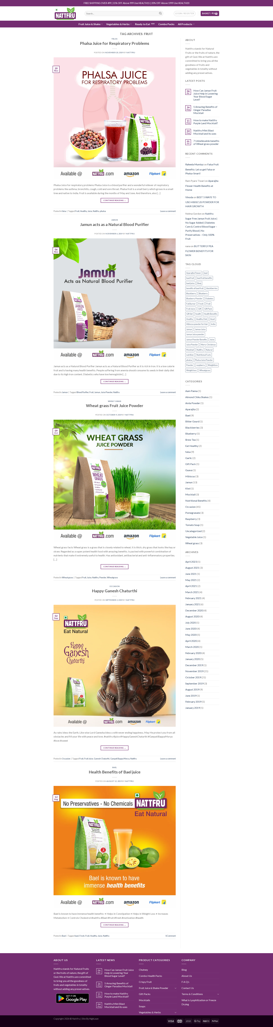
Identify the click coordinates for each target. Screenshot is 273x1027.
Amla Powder (192, 403)
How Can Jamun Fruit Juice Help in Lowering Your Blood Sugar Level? (205, 95)
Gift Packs (144, 993)
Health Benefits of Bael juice (114, 772)
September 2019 (194, 683)
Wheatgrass (112, 577)
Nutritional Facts (204, 355)
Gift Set (189, 314)
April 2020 (191, 640)
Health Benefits (210, 314)
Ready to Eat (142, 24)
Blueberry (203, 293)
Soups (142, 1006)
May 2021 (191, 579)
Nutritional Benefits (196, 500)
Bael (114, 767)
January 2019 (192, 707)
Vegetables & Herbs (118, 24)
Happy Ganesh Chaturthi (114, 590)
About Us (187, 975)
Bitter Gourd (192, 421)
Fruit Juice (88, 758)
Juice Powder (106, 392)
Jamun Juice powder (195, 334)
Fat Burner (191, 303)
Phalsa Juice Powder (204, 360)
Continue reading (114, 200)
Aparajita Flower (193, 273)
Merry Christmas (208, 344)
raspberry (200, 365)
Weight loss (191, 370)
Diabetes (209, 298)
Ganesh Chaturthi (101, 758)
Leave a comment (168, 211)
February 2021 (193, 598)
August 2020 (192, 616)
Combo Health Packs (150, 975)
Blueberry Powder (194, 298)
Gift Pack (208, 309)
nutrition (190, 355)
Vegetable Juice (194, 537)
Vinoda (189, 197)
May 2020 (191, 634)
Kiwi (187, 488)
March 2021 (192, 592)
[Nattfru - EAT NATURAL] (67, 13)
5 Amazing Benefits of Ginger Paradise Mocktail (205, 109)
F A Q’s (185, 981)
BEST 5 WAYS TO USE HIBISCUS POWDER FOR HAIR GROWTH (202, 202)
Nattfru (130, 52)
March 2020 (192, 646)
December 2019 (194, 665)
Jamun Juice (200, 329)
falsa (114, 39)
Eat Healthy (191, 445)
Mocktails (144, 1000)
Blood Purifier (83, 392)
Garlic (188, 457)
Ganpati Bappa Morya (120, 758)
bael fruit (190, 278)
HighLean (94, 1018)
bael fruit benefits (204, 278)
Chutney (143, 969)
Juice (90, 211)
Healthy (83, 211)
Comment (170, 936)
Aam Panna (191, 390)
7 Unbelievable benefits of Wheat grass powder (206, 142)
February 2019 (193, 701)
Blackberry (191, 293)
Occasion (114, 586)
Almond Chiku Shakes (197, 397)
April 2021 (191, 585)
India (213, 324)
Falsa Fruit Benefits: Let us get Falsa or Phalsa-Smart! (202, 169)
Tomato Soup (192, 524)
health (198, 314)
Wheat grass (114, 401)
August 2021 (192, 567)
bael (77, 936)
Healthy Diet (201, 319)
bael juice (190, 283)
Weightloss (213, 365)
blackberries (211, 288)
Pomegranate (192, 512)
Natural (209, 350)
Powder (102, 577)
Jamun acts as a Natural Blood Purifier (114, 224)
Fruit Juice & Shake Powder (153, 987)
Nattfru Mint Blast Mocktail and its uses (204, 132)
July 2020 (190, 622)
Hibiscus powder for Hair (197, 324)
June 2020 (190, 628)
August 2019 (192, 689)
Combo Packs (166, 24)
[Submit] (160, 13)
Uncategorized (193, 531)
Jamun (114, 220)
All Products (185, 24)
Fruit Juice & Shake (89, 24)
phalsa (103, 211)
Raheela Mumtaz (194, 164)
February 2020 (193, 652)
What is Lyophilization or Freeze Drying (199, 1002)
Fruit (77, 211)
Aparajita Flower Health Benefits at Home (201, 185)
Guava (188, 470)
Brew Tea (190, 439)
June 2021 (190, 573)
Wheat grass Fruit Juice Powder (114, 405)
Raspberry (191, 518)
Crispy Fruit (145, 981)
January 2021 (192, 604)
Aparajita (190, 409)
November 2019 (194, 671)
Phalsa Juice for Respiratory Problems (114, 43)
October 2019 (193, 677)
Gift (199, 309)
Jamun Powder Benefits (196, 339)
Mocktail (190, 350)
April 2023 (191, 561)
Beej (199, 283)
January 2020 (192, 658)
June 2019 (190, 695)
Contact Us (188, 987)
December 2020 (194, 610)
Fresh (82, 936)
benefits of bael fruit (194, 288)
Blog (184, 969)
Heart (212, 319)
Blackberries (192, 427)
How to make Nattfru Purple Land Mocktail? (205, 122)
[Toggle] (175, 988)
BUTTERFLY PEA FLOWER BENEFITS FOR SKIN (199, 251)
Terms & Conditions (192, 993)
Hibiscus (190, 476)
